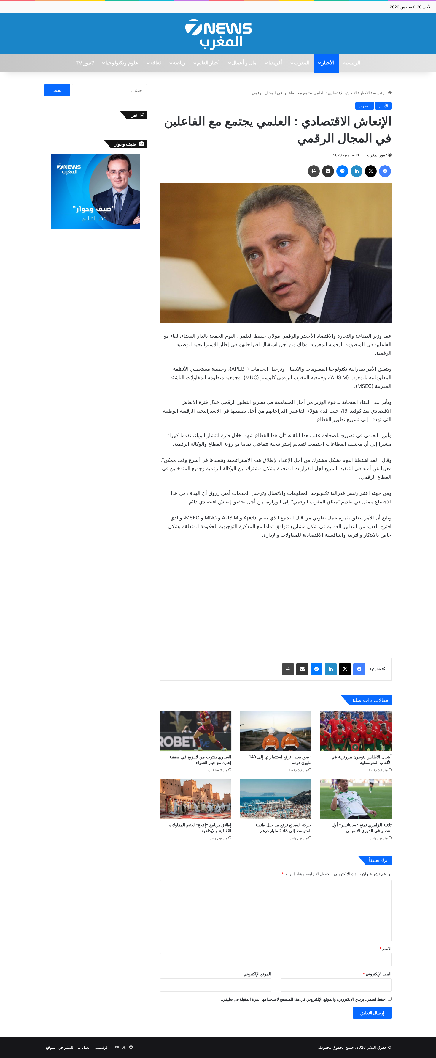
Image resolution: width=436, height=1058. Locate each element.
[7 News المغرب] (218, 33)
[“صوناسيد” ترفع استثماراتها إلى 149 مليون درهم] (275, 731)
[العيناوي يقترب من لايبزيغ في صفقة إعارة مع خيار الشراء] (195, 731)
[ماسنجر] (342, 171)
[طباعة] (314, 171)
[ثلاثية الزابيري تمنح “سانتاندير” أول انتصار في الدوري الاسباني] (356, 799)
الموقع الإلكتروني (257, 974)
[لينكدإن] (356, 171)
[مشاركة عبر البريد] (328, 171)
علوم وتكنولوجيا (122, 63)
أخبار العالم (208, 63)
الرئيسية (351, 63)
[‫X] (371, 171)
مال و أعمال (244, 63)
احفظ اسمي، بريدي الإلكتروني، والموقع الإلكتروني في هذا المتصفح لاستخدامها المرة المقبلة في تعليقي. (303, 999)
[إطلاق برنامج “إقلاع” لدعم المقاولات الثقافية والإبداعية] (195, 799)
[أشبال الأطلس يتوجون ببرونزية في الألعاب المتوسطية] (356, 731)
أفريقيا (275, 63)
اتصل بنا (84, 1047)
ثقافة (155, 63)
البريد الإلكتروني (377, 974)
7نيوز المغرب (377, 155)
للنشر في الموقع (59, 1047)
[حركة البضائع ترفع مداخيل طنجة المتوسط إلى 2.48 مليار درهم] (275, 799)
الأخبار (328, 63)
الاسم (385, 948)
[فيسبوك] (385, 171)
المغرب (302, 63)
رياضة (179, 63)
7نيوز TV (85, 63)
